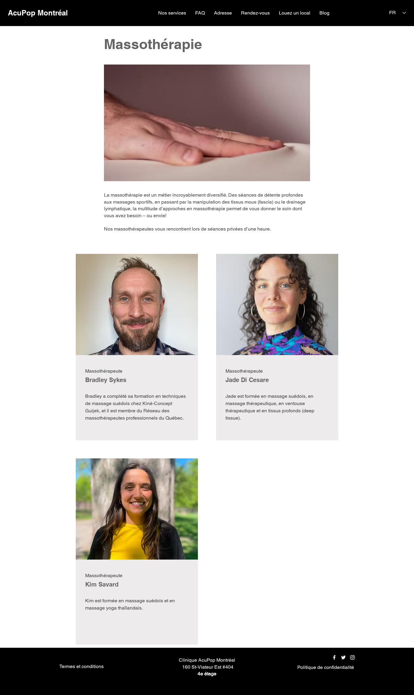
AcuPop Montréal (38, 12)
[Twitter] (343, 657)
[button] (172, 13)
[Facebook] (334, 657)
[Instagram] (352, 657)
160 (186, 667)
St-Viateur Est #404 (212, 667)
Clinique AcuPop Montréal (207, 660)
